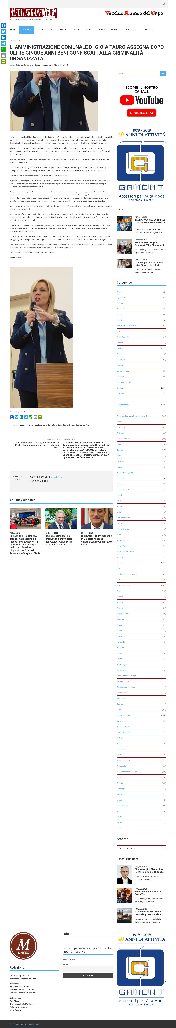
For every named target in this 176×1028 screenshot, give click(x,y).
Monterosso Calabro (125, 551)
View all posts (56, 477)
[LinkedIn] (4, 37)
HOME (13, 30)
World (119, 817)
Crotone (120, 393)
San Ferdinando (123, 681)
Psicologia (121, 608)
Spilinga (120, 738)
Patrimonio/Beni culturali (127, 574)
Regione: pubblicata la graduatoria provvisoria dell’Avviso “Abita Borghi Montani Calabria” (59, 540)
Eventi (119, 455)
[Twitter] (4, 31)
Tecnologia (121, 766)
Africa (119, 292)
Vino (119, 811)
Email (65, 964)
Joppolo (120, 506)
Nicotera (120, 563)
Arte (118, 331)
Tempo (89, 425)
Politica (120, 602)
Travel (119, 777)
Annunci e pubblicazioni (126, 325)
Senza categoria (123, 715)
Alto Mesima (122, 303)
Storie (119, 754)
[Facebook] (4, 25)
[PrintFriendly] (4, 62)
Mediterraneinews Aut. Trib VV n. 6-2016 (25, 1024)
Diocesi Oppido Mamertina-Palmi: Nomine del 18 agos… (149, 870)
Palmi (119, 568)
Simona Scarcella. (77, 425)
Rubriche (129, 30)
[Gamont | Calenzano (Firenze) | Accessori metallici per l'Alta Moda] (141, 164)
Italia (63, 30)
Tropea (120, 783)
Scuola (119, 709)
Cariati (119, 354)
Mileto (119, 534)
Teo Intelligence (46, 30)
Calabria (26, 30)
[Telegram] (4, 43)
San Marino (121, 692)
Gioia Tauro (63, 425)
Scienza (120, 704)
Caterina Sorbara (23, 65)
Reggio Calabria (123, 613)
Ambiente (121, 309)
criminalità (45, 425)
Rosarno (120, 647)
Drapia (119, 421)
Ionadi (119, 495)
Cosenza (120, 376)
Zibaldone (121, 822)
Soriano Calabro (123, 726)
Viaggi (119, 800)
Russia (119, 653)
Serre (119, 721)
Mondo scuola (123, 540)
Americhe (121, 320)
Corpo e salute (123, 371)
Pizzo (119, 591)
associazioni (20, 425)
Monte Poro (122, 546)
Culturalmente (123, 405)
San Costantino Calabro (126, 675)
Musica (120, 557)
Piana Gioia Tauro (124, 585)
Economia (121, 427)
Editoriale (146, 30)
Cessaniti (120, 365)
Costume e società (124, 382)
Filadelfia (120, 461)
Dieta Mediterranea (108, 30)
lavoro (119, 512)
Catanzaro (121, 359)
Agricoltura (121, 297)
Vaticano (120, 794)
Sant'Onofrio (122, 698)
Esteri (76, 30)
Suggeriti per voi (123, 760)
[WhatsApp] (4, 50)
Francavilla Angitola (125, 472)
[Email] (4, 56)
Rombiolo (121, 642)
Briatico (120, 342)
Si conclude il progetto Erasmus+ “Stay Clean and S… (150, 243)
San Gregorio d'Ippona (126, 687)
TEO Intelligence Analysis (127, 771)
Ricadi (119, 625)
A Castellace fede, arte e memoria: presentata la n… (149, 913)
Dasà (119, 410)
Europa (120, 450)
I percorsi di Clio (123, 489)
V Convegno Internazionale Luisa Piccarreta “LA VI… (149, 264)
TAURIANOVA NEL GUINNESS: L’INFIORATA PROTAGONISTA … (150, 222)
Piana (119, 579)
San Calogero (122, 664)
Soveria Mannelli (123, 732)
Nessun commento (42, 65)
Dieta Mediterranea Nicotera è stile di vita (134, 416)
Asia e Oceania (123, 337)
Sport (89, 30)
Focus (119, 467)
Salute (119, 659)
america (120, 314)
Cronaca (120, 388)
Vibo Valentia (122, 805)
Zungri (119, 828)
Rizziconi (120, 636)
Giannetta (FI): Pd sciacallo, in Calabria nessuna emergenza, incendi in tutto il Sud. (97, 540)
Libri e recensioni (124, 517)
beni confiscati (32, 425)
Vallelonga (121, 788)
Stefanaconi (122, 749)
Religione (120, 619)
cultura (54, 425)
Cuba (119, 399)
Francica (120, 478)
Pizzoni (120, 596)
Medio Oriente (123, 529)
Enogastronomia (123, 438)
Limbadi (120, 523)
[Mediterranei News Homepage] (23, 945)
